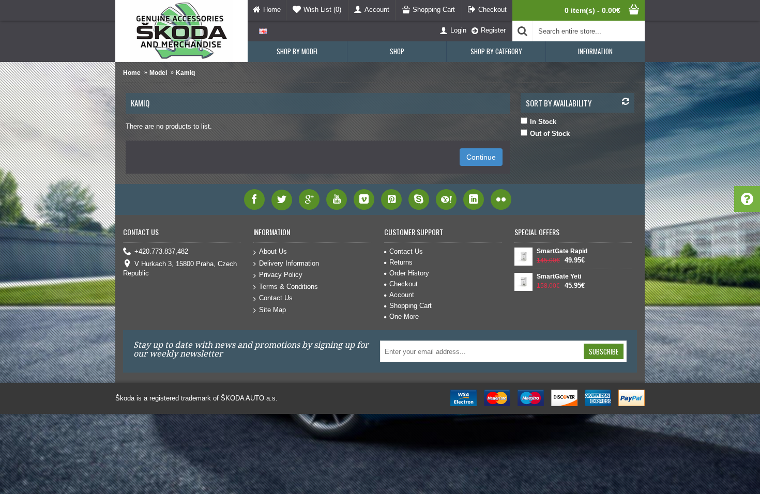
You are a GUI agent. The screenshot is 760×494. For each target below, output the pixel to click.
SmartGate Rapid (562, 251)
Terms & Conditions (288, 286)
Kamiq (185, 72)
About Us (273, 251)
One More (404, 316)
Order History (409, 273)
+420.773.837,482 (161, 251)
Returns (401, 262)
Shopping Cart (410, 306)
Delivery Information (289, 263)
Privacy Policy (280, 275)
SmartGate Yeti (559, 276)
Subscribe (603, 351)
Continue (481, 157)
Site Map (272, 310)
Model (158, 72)
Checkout (403, 284)
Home (132, 72)
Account (401, 295)
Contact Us (276, 298)
